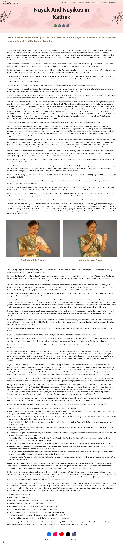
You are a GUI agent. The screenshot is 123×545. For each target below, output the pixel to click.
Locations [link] (103, 3)
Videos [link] (73, 3)
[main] (61, 14)
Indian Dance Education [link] (86, 3)
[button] (120, 2)
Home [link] (64, 3)
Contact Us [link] (113, 3)
